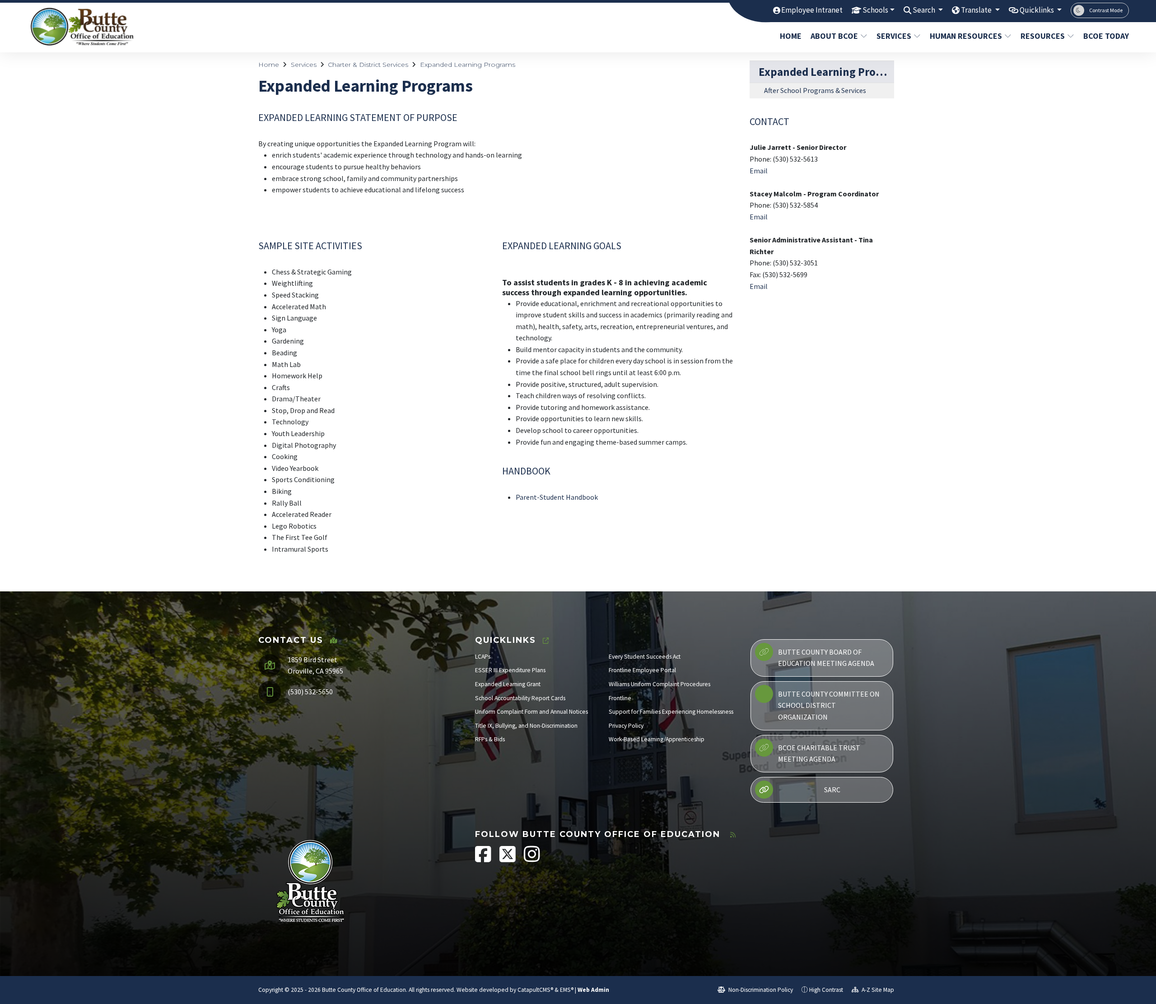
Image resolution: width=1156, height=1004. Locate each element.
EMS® (566, 990)
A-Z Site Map (877, 990)
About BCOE (834, 36)
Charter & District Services (368, 64)
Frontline (620, 698)
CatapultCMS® (535, 990)
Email (759, 170)
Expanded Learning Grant (508, 684)
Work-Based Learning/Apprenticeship (656, 739)
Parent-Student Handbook (557, 497)
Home (791, 36)
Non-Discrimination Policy (760, 990)
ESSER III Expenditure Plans (510, 670)
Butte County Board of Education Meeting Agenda (826, 657)
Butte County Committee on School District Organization (829, 705)
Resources (1043, 36)
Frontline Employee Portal (642, 670)
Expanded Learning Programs (467, 64)
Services (893, 36)
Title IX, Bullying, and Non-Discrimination (526, 726)
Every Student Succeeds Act (645, 656)
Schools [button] (875, 10)
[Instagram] (532, 859)
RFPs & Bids (490, 739)
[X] (508, 859)
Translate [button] (977, 10)
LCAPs (482, 656)
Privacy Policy (626, 726)
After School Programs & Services (815, 90)
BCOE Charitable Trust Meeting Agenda (819, 753)
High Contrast (826, 990)
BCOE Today (1103, 36)
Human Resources (966, 36)
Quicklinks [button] (1037, 10)
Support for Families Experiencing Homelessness (671, 712)
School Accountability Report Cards (520, 698)
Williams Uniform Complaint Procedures (659, 684)
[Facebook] (484, 859)
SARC (832, 789)
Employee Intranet (812, 10)
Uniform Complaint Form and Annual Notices (531, 712)
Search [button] (925, 10)
